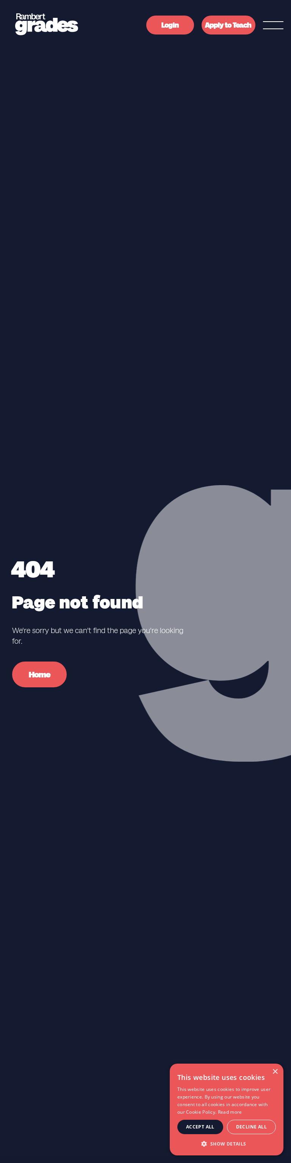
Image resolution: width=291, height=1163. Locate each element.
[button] (226, 1143)
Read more (230, 1112)
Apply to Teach (228, 25)
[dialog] (226, 1109)
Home (39, 674)
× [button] (275, 1072)
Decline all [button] (251, 1127)
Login (170, 25)
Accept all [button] (200, 1127)
